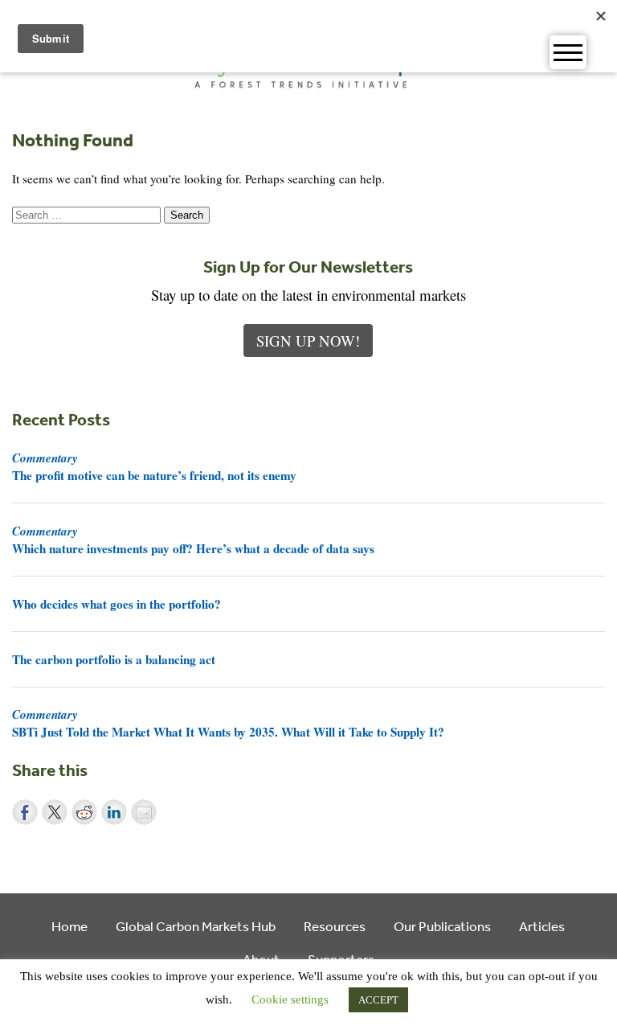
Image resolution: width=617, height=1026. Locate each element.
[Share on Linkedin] (114, 812)
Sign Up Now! (308, 340)
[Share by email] (144, 812)
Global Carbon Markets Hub (196, 925)
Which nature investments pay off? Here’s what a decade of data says (193, 539)
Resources (335, 925)
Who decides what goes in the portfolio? (116, 604)
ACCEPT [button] (378, 1000)
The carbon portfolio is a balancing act (113, 659)
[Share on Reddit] (84, 812)
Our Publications (442, 925)
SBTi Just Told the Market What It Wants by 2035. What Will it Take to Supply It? (228, 723)
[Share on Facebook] (25, 812)
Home (69, 925)
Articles (542, 925)
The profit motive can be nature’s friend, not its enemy (154, 466)
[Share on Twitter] (54, 812)
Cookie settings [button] (290, 999)
